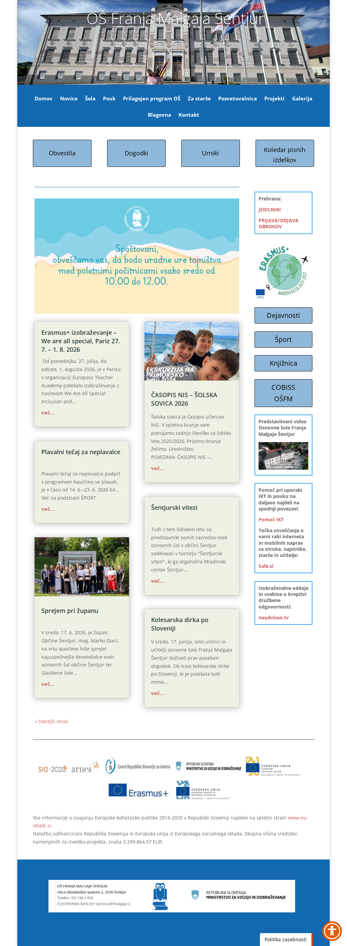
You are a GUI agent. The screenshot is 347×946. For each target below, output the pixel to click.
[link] (82, 567)
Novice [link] (69, 99)
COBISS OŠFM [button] (283, 393)
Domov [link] (44, 99)
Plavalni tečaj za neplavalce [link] (80, 452)
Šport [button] (283, 339)
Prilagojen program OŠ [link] (151, 99)
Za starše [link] (199, 99)
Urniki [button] (210, 153)
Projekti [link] (274, 99)
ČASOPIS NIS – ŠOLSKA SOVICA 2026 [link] (184, 399)
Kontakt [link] (189, 115)
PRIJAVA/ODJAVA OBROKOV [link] (279, 223)
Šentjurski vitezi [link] (174, 507)
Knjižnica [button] (283, 363)
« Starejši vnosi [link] (51, 721)
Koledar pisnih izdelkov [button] (284, 155)
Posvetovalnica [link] (237, 99)
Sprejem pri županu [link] (69, 610)
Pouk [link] (109, 99)
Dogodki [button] (136, 153)
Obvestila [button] (62, 153)
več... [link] (48, 412)
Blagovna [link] (159, 115)
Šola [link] (90, 99)
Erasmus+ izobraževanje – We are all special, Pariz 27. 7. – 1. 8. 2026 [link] (80, 340)
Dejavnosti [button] (283, 315)
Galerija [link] (302, 99)
